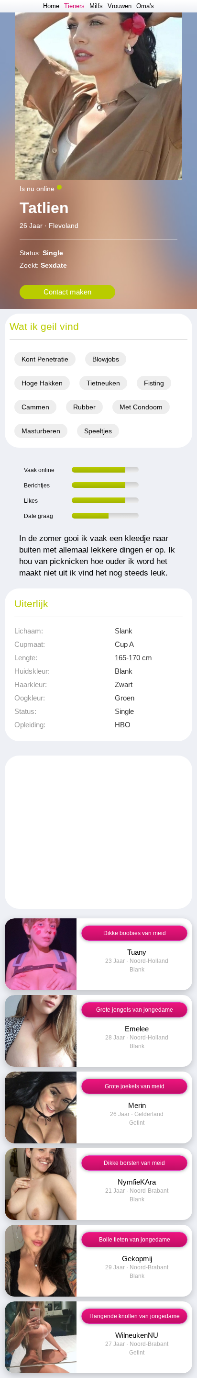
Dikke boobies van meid (134, 933)
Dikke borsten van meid (134, 1163)
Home (51, 6)
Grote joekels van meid (134, 1086)
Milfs (96, 6)
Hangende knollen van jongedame (134, 1316)
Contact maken (67, 292)
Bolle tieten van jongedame (134, 1239)
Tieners (74, 6)
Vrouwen (119, 6)
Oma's (145, 6)
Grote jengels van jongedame (134, 1009)
